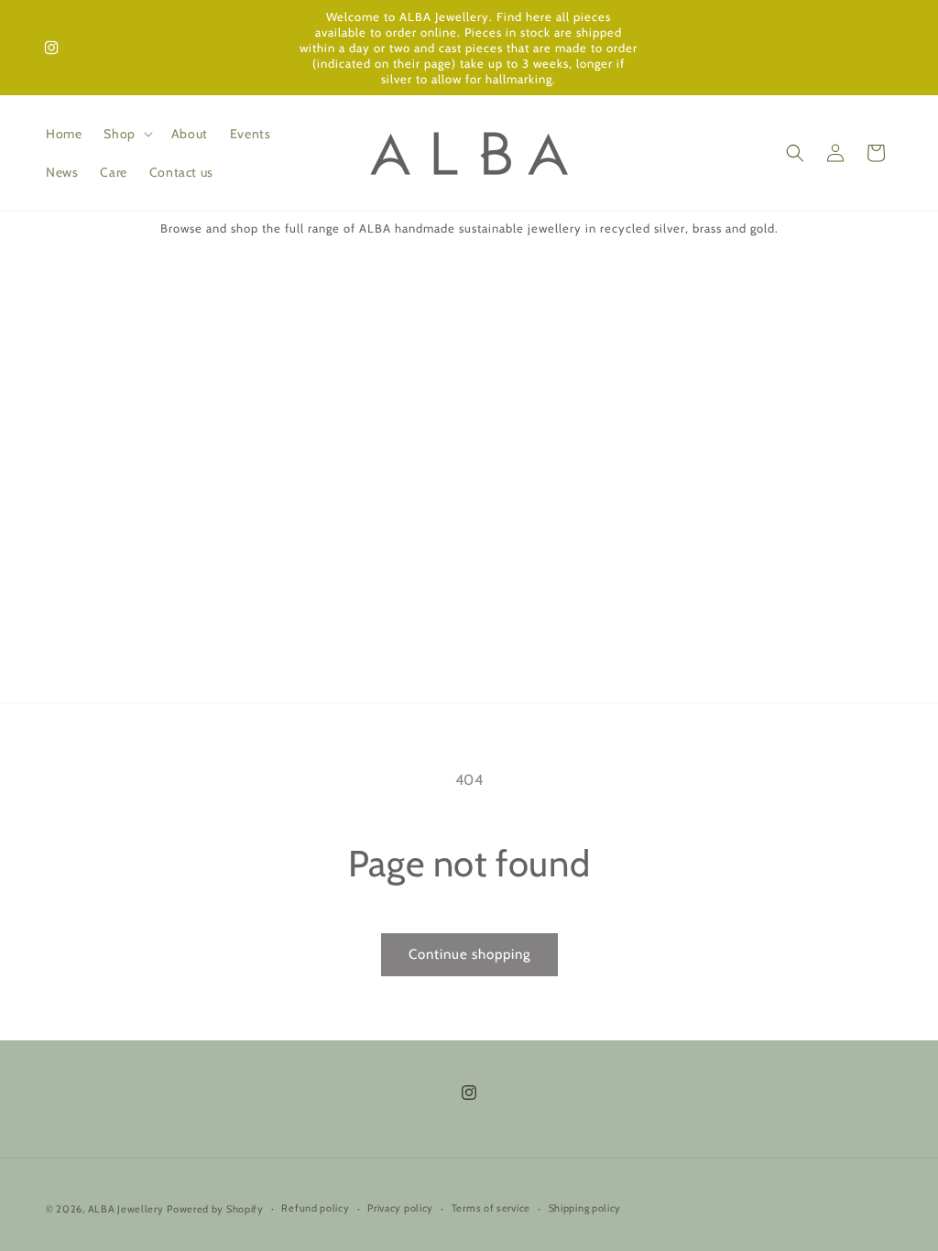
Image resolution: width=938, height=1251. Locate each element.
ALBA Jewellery (126, 1208)
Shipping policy (585, 1208)
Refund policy (315, 1208)
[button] (126, 133)
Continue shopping (469, 954)
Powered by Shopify (215, 1208)
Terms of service (491, 1208)
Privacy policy (400, 1208)
